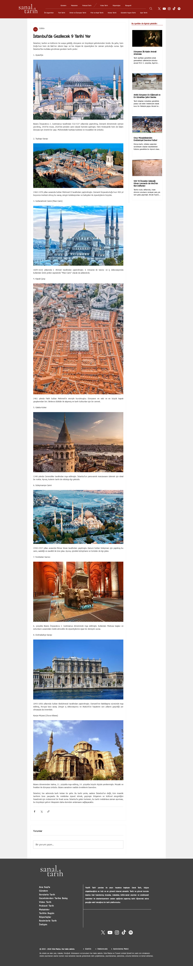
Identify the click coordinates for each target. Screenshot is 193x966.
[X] (159, 8)
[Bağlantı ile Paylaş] (48, 811)
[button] (49, 13)
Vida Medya (56, 949)
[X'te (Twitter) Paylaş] (41, 811)
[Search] (150, 8)
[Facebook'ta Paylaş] (34, 811)
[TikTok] (174, 8)
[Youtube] (164, 8)
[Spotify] (179, 8)
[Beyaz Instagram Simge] (169, 8)
